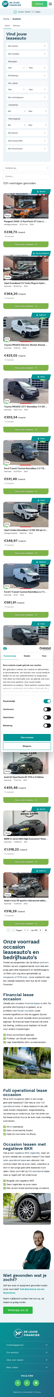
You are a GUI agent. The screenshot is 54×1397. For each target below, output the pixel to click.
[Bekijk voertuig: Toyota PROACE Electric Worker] (25, 343)
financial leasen (32, 1003)
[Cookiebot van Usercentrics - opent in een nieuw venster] (39, 648)
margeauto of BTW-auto (15, 977)
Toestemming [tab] (9, 656)
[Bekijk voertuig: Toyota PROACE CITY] (25, 405)
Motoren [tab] (16, 26)
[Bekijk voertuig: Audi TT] (25, 899)
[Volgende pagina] (40, 930)
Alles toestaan (27, 737)
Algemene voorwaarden (23, 1392)
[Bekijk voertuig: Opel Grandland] (25, 281)
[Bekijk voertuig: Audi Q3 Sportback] (25, 775)
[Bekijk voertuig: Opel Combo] (25, 528)
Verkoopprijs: (14, 119)
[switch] (47, 709)
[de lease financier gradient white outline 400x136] (27, 1333)
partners (44, 962)
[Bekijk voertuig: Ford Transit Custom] (25, 467)
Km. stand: (13, 83)
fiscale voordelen (25, 1010)
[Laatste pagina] (45, 930)
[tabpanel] (27, 481)
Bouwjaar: (12, 61)
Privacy (38, 1392)
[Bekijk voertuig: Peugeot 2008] (25, 220)
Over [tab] (44, 656)
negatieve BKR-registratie (27, 1153)
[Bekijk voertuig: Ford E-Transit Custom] (25, 590)
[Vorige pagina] (13, 930)
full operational (36, 1171)
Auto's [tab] (7, 26)
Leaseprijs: (13, 105)
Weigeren (27, 746)
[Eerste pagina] (8, 930)
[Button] (18, 1383)
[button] (50, 4)
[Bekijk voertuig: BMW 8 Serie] (25, 837)
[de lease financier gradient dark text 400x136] (11, 4)
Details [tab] (27, 656)
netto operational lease (14, 1160)
